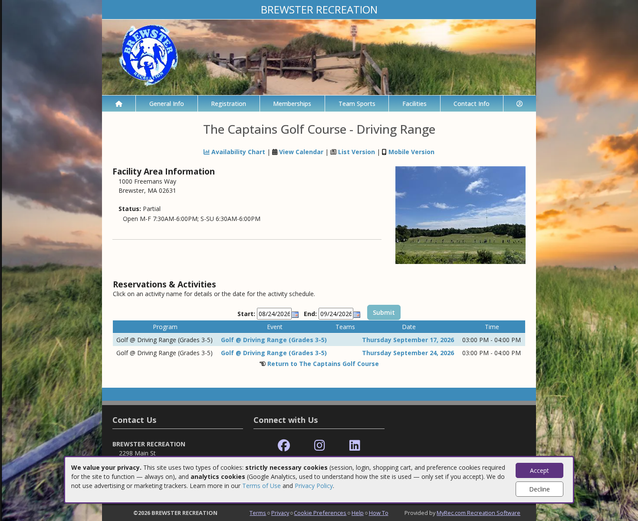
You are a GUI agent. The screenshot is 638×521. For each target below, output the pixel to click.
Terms (258, 513)
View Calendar (301, 152)
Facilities (414, 103)
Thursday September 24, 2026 (408, 353)
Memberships (292, 103)
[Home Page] (118, 104)
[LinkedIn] (354, 445)
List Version (356, 152)
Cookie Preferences (320, 513)
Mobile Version (411, 152)
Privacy (280, 513)
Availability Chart (237, 152)
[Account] (519, 104)
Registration (228, 103)
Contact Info (472, 103)
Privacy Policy (314, 485)
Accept (539, 470)
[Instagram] (319, 445)
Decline (539, 489)
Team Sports (357, 103)
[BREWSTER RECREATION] (319, 57)
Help (358, 513)
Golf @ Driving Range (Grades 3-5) (274, 340)
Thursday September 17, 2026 (408, 340)
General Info (166, 103)
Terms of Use (261, 485)
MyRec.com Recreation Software (478, 513)
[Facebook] (284, 445)
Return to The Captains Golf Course (323, 363)
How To (378, 513)
